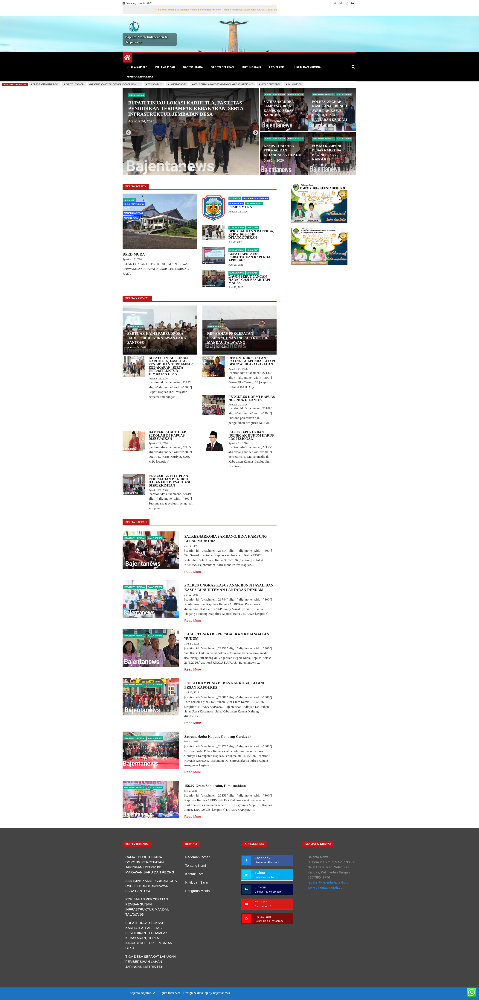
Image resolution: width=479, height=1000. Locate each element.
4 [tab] (196, 169)
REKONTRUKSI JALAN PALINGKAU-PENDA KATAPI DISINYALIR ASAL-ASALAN (189, 105)
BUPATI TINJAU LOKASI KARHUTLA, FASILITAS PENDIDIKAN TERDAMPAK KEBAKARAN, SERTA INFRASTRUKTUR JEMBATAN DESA (171, 366)
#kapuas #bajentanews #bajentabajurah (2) (115, 84)
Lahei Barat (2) (178, 84)
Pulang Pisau (165, 67)
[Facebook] (335, 3)
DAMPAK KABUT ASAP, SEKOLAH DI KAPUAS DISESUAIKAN (168, 435)
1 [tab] (179, 169)
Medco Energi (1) (270, 84)
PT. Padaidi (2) (155, 84)
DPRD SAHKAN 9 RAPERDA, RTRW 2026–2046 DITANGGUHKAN (251, 234)
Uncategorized (254, 203)
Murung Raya (251, 67)
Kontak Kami (194, 874)
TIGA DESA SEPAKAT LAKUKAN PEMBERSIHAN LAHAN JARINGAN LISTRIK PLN (150, 962)
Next (254, 131)
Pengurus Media (197, 891)
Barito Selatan (222, 67)
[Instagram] (347, 3)
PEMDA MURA (240, 207)
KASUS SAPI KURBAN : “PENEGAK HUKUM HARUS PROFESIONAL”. (251, 435)
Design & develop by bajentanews (206, 993)
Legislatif (277, 67)
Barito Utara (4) (75, 84)
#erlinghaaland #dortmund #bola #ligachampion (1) (223, 84)
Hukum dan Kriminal (307, 67)
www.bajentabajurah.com (326, 887)
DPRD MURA (134, 254)
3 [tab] (191, 169)
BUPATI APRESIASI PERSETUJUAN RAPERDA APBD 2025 (249, 257)
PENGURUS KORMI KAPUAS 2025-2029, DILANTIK (251, 398)
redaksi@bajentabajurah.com (329, 882)
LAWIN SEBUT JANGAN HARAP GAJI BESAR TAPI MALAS (249, 280)
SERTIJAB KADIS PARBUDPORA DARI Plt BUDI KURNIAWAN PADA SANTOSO (156, 338)
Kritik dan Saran (197, 882)
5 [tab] (202, 169)
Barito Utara (193, 67)
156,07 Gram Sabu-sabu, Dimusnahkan (215, 786)
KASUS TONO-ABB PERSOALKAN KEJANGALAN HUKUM (282, 150)
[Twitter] (341, 3)
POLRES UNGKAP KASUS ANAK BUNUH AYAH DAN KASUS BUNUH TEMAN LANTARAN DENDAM (329, 110)
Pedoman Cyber (197, 857)
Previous (127, 131)
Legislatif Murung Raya (134, 204)
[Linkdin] (352, 3)
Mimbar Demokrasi (140, 76)
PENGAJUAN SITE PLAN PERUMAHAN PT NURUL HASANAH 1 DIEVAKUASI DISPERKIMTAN (169, 480)
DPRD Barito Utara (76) (45, 84)
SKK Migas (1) (294, 84)
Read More (192, 572)
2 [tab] (185, 169)
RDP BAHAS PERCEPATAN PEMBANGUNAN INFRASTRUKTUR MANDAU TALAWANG (238, 338)
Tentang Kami (195, 865)
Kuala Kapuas (137, 67)
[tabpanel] (191, 131)
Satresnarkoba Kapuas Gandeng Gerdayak (218, 736)
